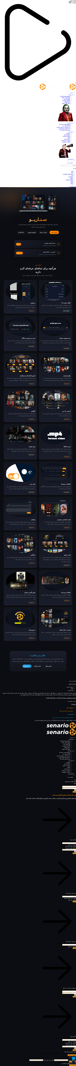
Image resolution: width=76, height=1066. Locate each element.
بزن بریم (19, 253)
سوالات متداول (66, 136)
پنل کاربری (70, 690)
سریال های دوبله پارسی (64, 128)
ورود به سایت (72, 1065)
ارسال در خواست (65, 140)
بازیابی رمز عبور (72, 900)
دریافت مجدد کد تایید (71, 848)
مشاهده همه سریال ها (64, 124)
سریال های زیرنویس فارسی (63, 127)
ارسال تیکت (67, 139)
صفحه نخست (69, 687)
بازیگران (68, 133)
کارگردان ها (67, 134)
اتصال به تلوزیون (66, 141)
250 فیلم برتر (67, 99)
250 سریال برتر (66, 125)
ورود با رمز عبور (72, 845)
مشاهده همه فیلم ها (65, 96)
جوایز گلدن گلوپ (66, 103)
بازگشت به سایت (71, 1055)
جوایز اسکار (67, 101)
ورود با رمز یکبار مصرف (70, 898)
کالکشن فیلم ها (66, 100)
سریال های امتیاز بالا (65, 130)
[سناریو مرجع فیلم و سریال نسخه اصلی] (46, 89)
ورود (18, 244)
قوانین (68, 137)
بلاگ (72, 688)
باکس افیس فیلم (66, 97)
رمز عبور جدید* (72, 1060)
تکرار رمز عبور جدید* (48, 1060)
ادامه (74, 791)
